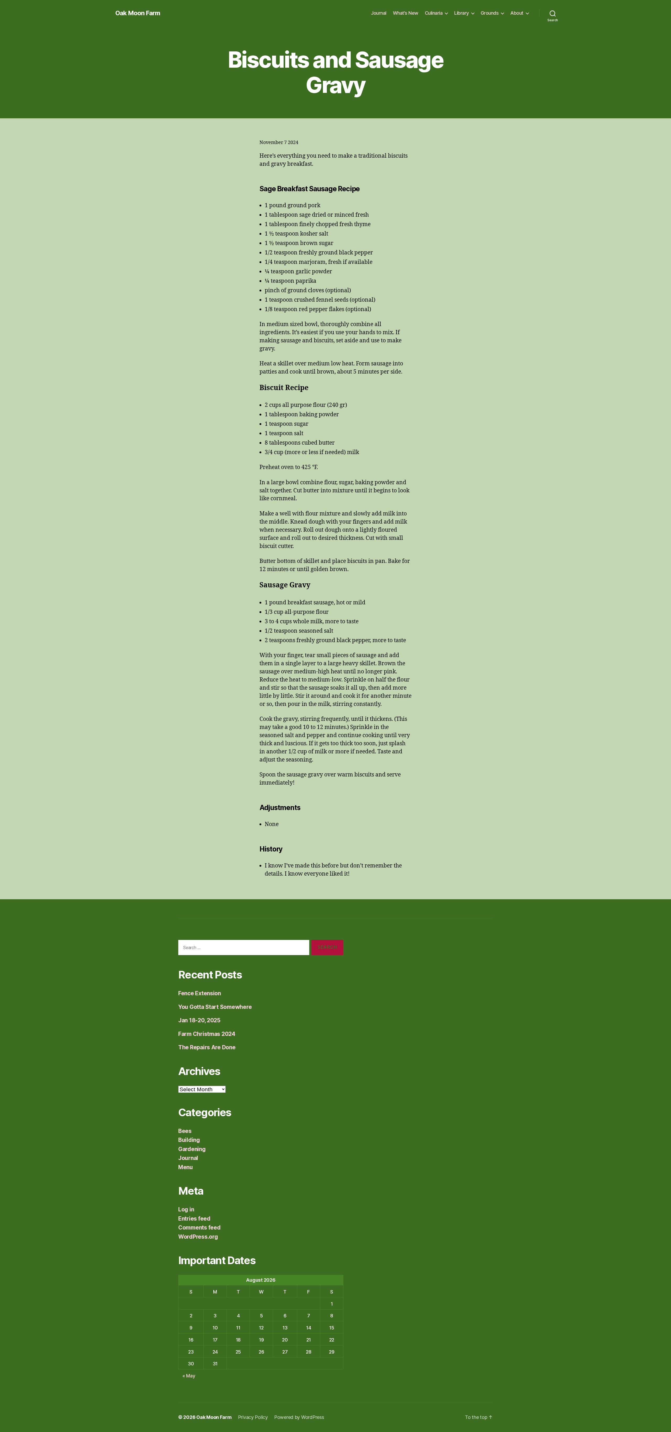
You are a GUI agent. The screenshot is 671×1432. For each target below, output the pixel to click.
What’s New (405, 13)
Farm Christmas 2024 (206, 1034)
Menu (185, 1167)
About (516, 13)
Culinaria (434, 13)
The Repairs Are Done (207, 1047)
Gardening (192, 1149)
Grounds (490, 13)
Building (189, 1140)
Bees (185, 1131)
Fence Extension (199, 993)
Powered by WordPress (299, 1417)
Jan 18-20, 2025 (199, 1020)
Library (461, 13)
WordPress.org (198, 1236)
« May (188, 1375)
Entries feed (194, 1218)
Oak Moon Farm (137, 13)
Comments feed (199, 1227)
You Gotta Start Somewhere (215, 1007)
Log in (186, 1209)
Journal (378, 13)
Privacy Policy (253, 1417)
